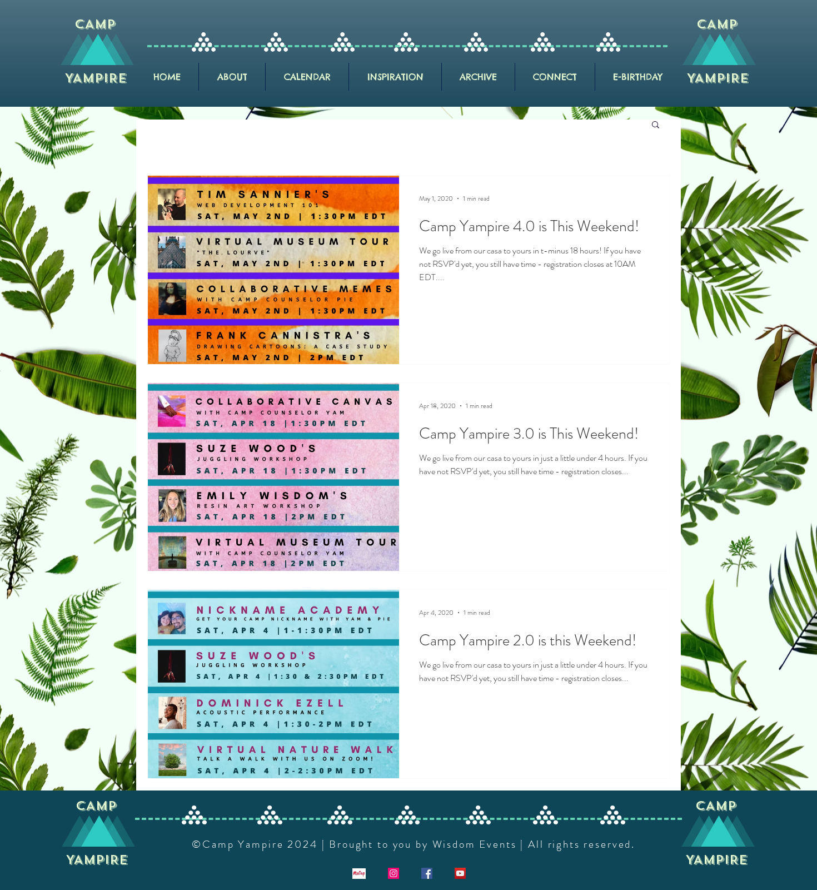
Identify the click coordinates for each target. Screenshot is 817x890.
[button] (655, 125)
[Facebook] (426, 873)
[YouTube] (460, 873)
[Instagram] (393, 873)
